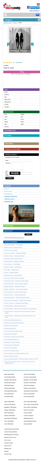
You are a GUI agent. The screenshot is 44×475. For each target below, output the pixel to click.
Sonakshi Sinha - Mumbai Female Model (17, 281)
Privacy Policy (8, 454)
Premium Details (8, 443)
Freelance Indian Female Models (14, 337)
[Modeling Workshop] (21, 213)
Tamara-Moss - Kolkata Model (13, 275)
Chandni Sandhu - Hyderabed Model (15, 253)
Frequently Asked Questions (11, 429)
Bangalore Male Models (10, 379)
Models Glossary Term (10, 437)
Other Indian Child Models (30, 407)
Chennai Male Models (9, 377)
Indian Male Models (9, 374)
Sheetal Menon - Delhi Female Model (16, 292)
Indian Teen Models (29, 410)
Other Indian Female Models (31, 404)
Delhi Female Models (11, 348)
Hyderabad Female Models (31, 391)
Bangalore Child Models (10, 407)
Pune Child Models (9, 421)
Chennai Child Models (9, 404)
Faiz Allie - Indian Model (12, 270)
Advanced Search (19, 237)
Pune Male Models (9, 393)
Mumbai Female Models (30, 382)
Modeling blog (9, 193)
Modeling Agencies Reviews (11, 434)
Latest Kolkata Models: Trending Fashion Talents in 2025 (21, 359)
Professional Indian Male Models (14, 323)
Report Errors (7, 445)
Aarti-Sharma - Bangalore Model (14, 261)
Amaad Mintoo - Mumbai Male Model (15, 306)
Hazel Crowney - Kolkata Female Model (16, 303)
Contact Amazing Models (10, 431)
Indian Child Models (9, 401)
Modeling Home (7, 22)
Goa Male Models (8, 396)
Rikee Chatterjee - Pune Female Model (16, 289)
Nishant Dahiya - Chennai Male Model (16, 283)
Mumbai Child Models (9, 410)
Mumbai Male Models (9, 382)
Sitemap (6, 451)
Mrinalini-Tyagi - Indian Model (13, 258)
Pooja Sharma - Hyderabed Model (15, 256)
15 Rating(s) (19, 62)
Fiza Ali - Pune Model (11, 250)
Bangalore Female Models (12, 342)
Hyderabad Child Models (12, 345)
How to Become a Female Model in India (16, 353)
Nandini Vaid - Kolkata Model (13, 247)
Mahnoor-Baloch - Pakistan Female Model (17, 297)
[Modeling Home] (12, 10)
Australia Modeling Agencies (13, 320)
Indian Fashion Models (11, 356)
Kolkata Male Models (11, 334)
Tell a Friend (7, 440)
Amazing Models (28, 424)
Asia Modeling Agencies (12, 339)
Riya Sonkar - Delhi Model (12, 264)
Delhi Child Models (9, 412)
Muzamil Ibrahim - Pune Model (14, 245)
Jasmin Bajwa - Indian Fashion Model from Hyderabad (20, 309)
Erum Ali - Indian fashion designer (14, 278)
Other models (8, 191)
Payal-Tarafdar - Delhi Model (13, 267)
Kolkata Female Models (30, 388)
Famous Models (28, 412)
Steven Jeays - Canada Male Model (15, 295)
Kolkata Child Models (9, 415)
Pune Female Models (29, 393)
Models (15, 22)
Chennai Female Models (30, 377)
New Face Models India (12, 350)
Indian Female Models (11, 325)
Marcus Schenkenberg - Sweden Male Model (18, 300)
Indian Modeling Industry (30, 421)
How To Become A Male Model (14, 331)
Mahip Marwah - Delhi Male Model (15, 286)
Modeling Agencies (10, 328)
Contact (7, 188)
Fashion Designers (29, 415)
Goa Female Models (29, 396)
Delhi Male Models (9, 385)
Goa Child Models (8, 424)
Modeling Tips (7, 448)
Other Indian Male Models (30, 401)
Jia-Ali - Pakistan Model (12, 272)
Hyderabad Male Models (10, 391)
